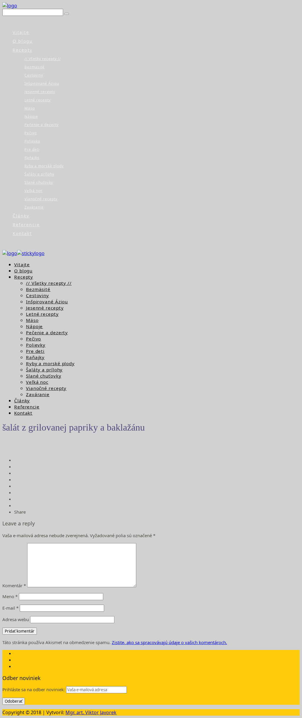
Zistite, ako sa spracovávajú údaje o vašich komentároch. (169, 642)
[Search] (66, 14)
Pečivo (30, 132)
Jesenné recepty (39, 91)
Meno (10, 596)
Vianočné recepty (41, 198)
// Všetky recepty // (42, 58)
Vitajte (21, 32)
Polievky (32, 141)
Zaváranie (34, 207)
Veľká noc (33, 190)
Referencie (26, 224)
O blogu (23, 41)
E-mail (10, 608)
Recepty (22, 50)
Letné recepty (37, 99)
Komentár (14, 585)
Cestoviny (33, 75)
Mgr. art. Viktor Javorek (90, 712)
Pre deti (32, 149)
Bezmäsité (34, 67)
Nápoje (31, 116)
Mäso (29, 108)
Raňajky (31, 157)
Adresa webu (15, 619)
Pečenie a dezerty (41, 124)
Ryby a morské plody (44, 165)
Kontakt (22, 233)
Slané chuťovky (38, 182)
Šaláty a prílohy (39, 174)
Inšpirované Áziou (41, 83)
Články (21, 216)
